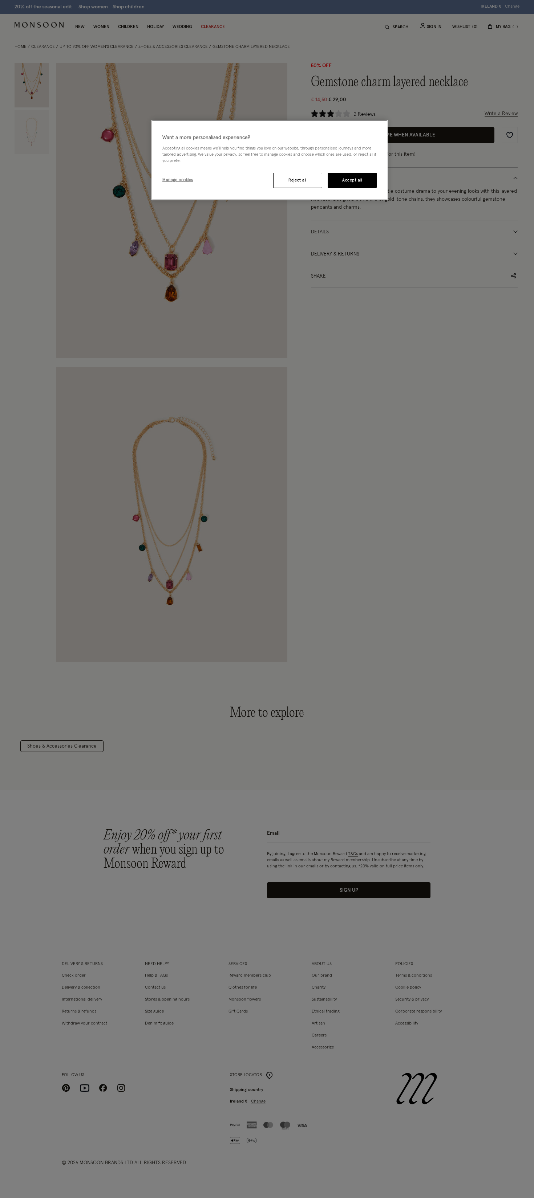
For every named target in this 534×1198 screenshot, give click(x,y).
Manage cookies (177, 180)
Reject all (297, 180)
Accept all (352, 180)
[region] (269, 160)
